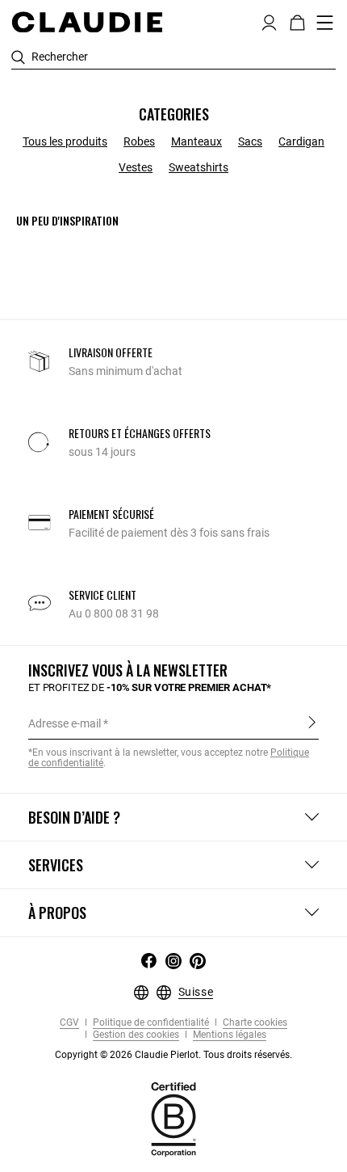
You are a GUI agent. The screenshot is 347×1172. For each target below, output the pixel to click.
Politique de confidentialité (149, 1023)
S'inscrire (312, 722)
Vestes (136, 167)
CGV (69, 1023)
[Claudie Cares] (173, 1118)
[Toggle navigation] (325, 23)
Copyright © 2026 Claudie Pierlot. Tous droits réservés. (173, 1054)
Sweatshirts (198, 167)
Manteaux (196, 141)
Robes (139, 141)
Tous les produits (65, 141)
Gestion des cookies (134, 1035)
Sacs (250, 141)
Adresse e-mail (64, 723)
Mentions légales (228, 1035)
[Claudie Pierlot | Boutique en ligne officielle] (86, 21)
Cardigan (301, 141)
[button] (269, 21)
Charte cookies (253, 1023)
